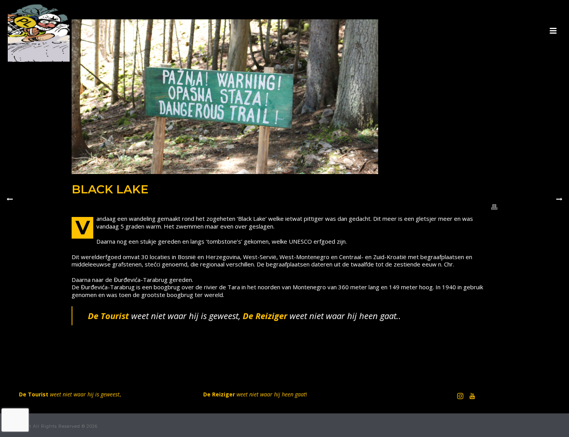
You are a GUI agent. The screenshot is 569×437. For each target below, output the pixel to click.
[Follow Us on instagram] (460, 396)
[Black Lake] (284, 96)
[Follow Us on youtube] (472, 396)
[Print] (494, 206)
